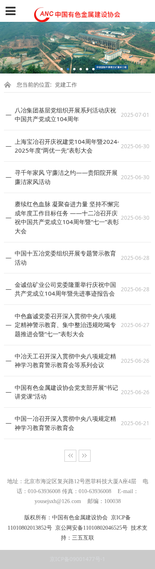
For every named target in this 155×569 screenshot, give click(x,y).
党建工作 (66, 84)
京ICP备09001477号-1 (77, 559)
